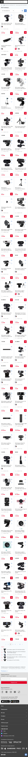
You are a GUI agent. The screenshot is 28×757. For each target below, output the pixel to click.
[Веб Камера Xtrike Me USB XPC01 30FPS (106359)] (21, 438)
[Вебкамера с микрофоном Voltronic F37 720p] (7, 182)
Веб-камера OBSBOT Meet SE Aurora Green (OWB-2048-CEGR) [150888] (6, 553)
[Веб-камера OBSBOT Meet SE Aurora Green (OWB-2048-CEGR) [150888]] (7, 545)
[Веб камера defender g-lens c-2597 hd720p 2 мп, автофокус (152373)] (21, 202)
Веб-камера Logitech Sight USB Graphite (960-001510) (21, 424)
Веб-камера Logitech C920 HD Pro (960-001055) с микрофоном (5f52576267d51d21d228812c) (21, 107)
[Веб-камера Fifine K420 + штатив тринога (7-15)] (21, 62)
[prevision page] (6, 644)
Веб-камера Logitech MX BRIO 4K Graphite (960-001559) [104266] (6, 402)
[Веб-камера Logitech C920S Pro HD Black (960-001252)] (7, 330)
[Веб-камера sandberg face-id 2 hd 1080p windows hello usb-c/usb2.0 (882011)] (7, 438)
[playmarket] (14, 701)
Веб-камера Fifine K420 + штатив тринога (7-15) (20, 68)
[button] (22, 10)
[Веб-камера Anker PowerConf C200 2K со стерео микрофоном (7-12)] (21, 18)
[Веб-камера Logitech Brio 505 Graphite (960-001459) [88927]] (21, 224)
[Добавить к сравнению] (11, 15)
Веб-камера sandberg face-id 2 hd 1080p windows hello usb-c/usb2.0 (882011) (6, 444)
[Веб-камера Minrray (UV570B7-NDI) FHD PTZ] (21, 482)
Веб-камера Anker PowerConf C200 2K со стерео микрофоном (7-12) (20, 24)
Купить (11, 32)
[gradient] (20, 355)
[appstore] (5, 701)
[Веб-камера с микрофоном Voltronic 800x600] (21, 182)
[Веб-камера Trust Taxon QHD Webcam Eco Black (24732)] (21, 308)
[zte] (23, 748)
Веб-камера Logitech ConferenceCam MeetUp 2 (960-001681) (7, 424)
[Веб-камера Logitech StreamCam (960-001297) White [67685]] (21, 82)
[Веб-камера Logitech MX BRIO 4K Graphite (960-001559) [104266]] (7, 396)
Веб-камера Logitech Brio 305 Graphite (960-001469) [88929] (6, 230)
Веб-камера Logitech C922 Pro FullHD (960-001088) (6, 572)
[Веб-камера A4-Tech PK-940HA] (21, 566)
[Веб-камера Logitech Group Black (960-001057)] (7, 285)
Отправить (4, 1)
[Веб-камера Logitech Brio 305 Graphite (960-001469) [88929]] (7, 224)
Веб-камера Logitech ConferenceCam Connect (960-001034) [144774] (20, 466)
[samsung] (11, 748)
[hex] (21, 355)
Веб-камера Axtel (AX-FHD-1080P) (6, 269)
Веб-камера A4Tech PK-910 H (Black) (14, 654)
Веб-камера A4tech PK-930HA (20, 611)
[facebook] (2, 692)
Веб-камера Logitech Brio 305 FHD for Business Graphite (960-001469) (20, 269)
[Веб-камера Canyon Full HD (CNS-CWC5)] (21, 396)
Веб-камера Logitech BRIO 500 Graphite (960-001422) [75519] (6, 149)
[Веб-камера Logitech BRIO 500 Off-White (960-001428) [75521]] (7, 243)
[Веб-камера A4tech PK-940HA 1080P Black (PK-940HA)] (21, 586)
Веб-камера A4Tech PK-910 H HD (20, 149)
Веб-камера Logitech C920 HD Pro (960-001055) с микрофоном (6, 88)
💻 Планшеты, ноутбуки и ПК (9, 5)
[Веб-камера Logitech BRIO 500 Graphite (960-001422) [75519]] (7, 143)
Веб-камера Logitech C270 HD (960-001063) (16, 649)
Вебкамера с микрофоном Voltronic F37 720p (6, 188)
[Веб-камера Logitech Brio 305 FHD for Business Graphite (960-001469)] (21, 263)
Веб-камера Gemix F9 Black (20, 46)
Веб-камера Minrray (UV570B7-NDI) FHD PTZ (20, 488)
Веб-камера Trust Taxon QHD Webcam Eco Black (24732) (20, 313)
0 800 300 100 (4, 728)
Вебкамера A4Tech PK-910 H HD (6, 208)
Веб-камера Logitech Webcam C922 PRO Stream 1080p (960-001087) (19, 291)
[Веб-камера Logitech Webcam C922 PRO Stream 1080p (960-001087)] (21, 285)
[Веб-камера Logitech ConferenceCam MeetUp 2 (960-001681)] (7, 418)
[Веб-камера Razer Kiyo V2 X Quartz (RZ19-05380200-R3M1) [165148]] (21, 502)
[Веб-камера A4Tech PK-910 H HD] (21, 143)
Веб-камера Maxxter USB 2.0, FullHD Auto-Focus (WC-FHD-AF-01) (16, 657)
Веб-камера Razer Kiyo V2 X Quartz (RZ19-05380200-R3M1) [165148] (21, 510)
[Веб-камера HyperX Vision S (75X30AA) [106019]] (7, 523)
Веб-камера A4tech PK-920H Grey (6, 611)
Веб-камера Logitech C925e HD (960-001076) (20, 553)
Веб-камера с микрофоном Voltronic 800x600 (20, 188)
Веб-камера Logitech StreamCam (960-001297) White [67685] (20, 88)
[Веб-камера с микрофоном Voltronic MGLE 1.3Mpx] (7, 101)
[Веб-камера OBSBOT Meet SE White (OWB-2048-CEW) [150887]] (21, 523)
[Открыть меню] (2, 2)
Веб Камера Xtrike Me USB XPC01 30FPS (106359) (20, 444)
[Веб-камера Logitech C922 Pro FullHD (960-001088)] (7, 566)
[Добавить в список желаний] (11, 18)
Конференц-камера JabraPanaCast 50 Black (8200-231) (7, 357)
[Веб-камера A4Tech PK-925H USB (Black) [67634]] (7, 163)
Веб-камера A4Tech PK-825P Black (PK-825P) (6, 313)
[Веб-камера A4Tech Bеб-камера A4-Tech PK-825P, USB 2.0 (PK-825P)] (21, 243)
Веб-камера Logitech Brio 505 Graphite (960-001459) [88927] (20, 230)
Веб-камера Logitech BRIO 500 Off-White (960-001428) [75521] (6, 249)
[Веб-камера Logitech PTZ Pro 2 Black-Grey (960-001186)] (21, 330)
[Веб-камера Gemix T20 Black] (7, 625)
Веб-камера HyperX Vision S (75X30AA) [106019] (7, 531)
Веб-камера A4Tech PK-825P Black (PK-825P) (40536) (6, 466)
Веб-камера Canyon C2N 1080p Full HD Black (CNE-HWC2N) (21, 169)
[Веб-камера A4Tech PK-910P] (7, 586)
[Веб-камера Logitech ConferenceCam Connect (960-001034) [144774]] (21, 460)
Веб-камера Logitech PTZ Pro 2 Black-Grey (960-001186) (20, 336)
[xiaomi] (2, 748)
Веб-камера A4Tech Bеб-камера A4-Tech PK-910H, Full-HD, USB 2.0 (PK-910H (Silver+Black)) (7, 68)
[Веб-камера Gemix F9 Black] (21, 40)
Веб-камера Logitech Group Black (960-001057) (7, 291)
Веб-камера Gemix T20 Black (6, 631)
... (17, 644)
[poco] (19, 748)
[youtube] (15, 692)
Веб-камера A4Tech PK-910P (6, 592)
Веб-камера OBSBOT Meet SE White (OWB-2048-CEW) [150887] (20, 531)
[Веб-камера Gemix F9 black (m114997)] (21, 374)
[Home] (1, 5)
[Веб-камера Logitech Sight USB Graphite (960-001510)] (21, 418)
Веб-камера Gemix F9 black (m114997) (20, 379)
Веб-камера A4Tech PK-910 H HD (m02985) (20, 357)
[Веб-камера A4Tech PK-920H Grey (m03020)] (7, 374)
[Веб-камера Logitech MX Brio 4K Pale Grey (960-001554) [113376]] (7, 482)
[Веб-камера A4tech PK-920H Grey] (7, 605)
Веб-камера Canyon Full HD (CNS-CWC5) (20, 402)
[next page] (22, 644)
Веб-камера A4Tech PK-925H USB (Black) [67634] (6, 169)
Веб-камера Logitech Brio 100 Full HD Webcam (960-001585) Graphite (16, 652)
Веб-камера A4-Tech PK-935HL (13, 660)
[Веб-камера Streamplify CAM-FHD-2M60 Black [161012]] (21, 121)
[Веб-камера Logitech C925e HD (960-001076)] (21, 545)
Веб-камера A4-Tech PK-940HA (20, 572)
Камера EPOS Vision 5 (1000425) (6, 46)
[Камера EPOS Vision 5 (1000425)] (7, 40)
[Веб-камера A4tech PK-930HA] (21, 605)
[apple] (5, 748)
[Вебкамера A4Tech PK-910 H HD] (7, 202)
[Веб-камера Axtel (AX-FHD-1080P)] (7, 263)
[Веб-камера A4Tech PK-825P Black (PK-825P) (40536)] (7, 460)
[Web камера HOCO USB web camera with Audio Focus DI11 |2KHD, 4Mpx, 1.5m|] (7, 18)
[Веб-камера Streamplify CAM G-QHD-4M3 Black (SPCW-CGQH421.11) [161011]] (7, 502)
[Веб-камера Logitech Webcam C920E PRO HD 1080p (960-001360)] (21, 625)
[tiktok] (19, 692)
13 (19, 644)
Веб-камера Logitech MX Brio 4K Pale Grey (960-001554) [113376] (6, 488)
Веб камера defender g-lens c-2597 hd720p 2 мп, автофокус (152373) (20, 208)
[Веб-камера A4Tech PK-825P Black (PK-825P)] (7, 308)
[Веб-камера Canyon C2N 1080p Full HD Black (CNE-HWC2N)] (21, 163)
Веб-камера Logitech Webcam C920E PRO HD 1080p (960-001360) (20, 631)
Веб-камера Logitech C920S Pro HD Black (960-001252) (7, 336)
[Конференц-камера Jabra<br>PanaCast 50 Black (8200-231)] (7, 349)
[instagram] (6, 692)
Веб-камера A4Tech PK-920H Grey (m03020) (6, 379)
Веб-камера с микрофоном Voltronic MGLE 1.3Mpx (6, 107)
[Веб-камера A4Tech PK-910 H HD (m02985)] (21, 349)
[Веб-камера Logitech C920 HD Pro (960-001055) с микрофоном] (7, 82)
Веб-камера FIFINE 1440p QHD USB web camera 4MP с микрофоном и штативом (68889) (7, 127)
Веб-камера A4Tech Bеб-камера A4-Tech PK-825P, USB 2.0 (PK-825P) (20, 249)
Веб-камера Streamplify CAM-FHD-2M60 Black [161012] (20, 127)
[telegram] (10, 692)
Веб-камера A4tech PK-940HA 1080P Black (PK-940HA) (20, 592)
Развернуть (4, 671)
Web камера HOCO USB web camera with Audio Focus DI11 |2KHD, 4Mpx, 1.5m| (6, 24)
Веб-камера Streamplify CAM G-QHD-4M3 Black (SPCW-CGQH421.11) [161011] (6, 510)
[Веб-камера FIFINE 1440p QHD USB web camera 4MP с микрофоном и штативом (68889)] (7, 121)
